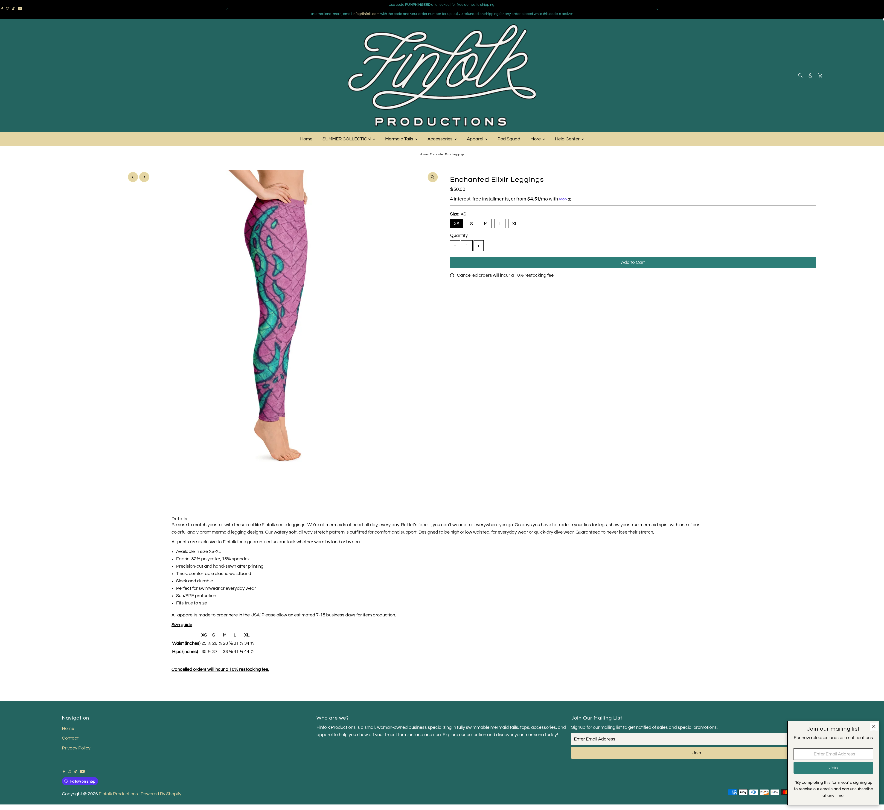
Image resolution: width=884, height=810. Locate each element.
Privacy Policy (76, 748)
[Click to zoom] (432, 177)
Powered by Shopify (161, 794)
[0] (820, 75)
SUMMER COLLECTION (347, 139)
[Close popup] (874, 727)
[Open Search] (800, 75)
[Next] (657, 9)
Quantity (459, 235)
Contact (70, 738)
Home (306, 139)
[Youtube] (20, 9)
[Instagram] (7, 9)
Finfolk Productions (118, 794)
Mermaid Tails (399, 139)
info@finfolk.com (366, 14)
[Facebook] (2, 9)
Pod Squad (508, 139)
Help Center (568, 139)
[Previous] (227, 9)
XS (456, 223)
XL (515, 223)
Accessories (440, 139)
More (536, 139)
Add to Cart (633, 262)
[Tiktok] (13, 9)
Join (696, 753)
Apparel (475, 139)
